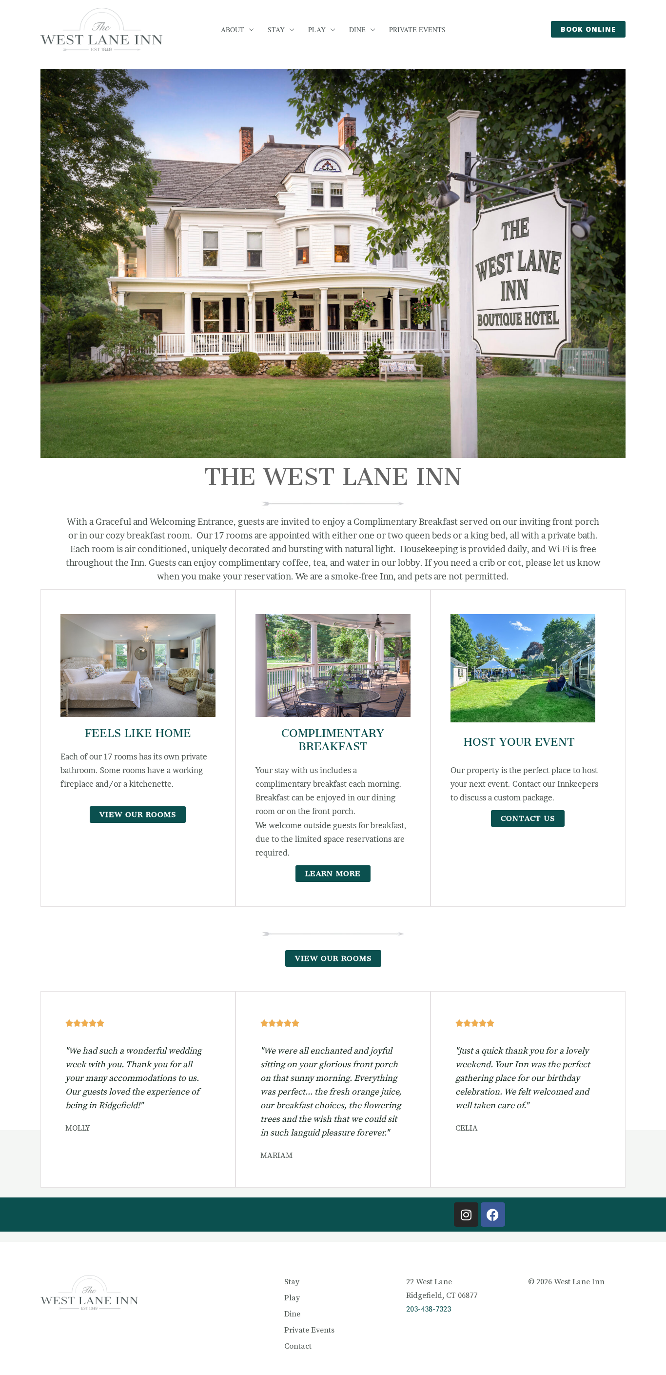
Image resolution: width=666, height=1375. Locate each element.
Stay (276, 29)
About (232, 29)
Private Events (417, 29)
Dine (357, 29)
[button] (588, 29)
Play (317, 29)
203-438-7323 (428, 1309)
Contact (298, 1346)
